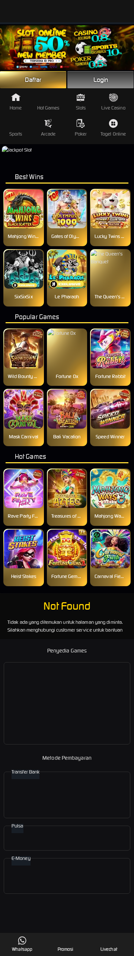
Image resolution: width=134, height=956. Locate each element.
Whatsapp (22, 949)
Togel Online (113, 134)
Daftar (33, 80)
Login (100, 80)
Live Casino (113, 108)
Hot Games (48, 108)
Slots (81, 108)
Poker (81, 134)
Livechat (108, 949)
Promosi (66, 949)
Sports (15, 134)
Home (16, 108)
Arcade (48, 134)
